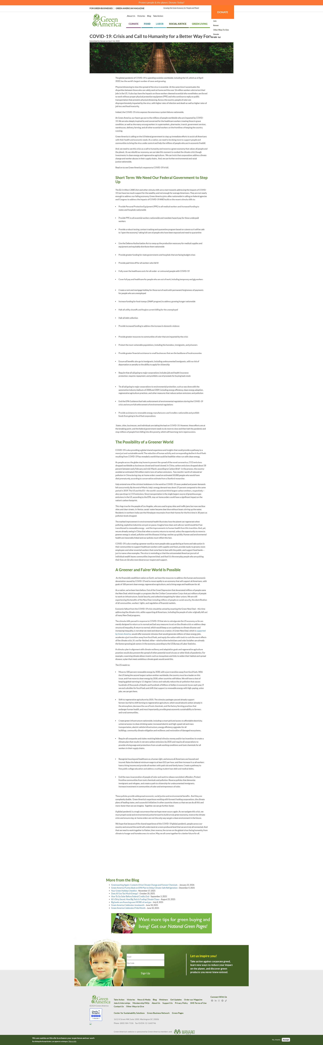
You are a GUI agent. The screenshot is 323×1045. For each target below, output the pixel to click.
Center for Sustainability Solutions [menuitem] (129, 1013)
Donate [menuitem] (216, 34)
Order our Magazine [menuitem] (193, 999)
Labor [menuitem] (160, 23)
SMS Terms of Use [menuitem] (198, 1003)
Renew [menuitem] (216, 25)
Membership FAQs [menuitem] (141, 1003)
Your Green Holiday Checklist (124, 891)
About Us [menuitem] (131, 16)
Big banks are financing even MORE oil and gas (131, 902)
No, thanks (276, 1040)
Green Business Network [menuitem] (158, 1013)
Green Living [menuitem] (199, 23)
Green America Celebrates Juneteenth (127, 905)
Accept (286, 1040)
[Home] (107, 21)
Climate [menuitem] (133, 23)
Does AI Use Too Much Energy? (124, 893)
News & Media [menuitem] (143, 999)
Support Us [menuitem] (168, 1003)
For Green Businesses (101, 8)
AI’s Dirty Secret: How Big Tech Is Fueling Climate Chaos (135, 899)
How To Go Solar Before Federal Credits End (130, 896)
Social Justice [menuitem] (177, 23)
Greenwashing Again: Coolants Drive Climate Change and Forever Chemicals (144, 885)
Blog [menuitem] (149, 16)
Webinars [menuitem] (163, 999)
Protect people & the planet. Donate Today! (161, 2)
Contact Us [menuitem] (119, 1006)
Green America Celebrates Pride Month (128, 908)
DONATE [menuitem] (222, 12)
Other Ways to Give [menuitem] (221, 30)
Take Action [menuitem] (158, 16)
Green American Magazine (130, 8)
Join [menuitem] (215, 21)
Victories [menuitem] (141, 16)
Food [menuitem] (147, 23)
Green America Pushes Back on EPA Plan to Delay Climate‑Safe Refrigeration (144, 888)
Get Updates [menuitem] (176, 999)
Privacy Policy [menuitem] (181, 1003)
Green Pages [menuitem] (177, 1013)
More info (72, 1041)
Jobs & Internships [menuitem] (122, 1003)
